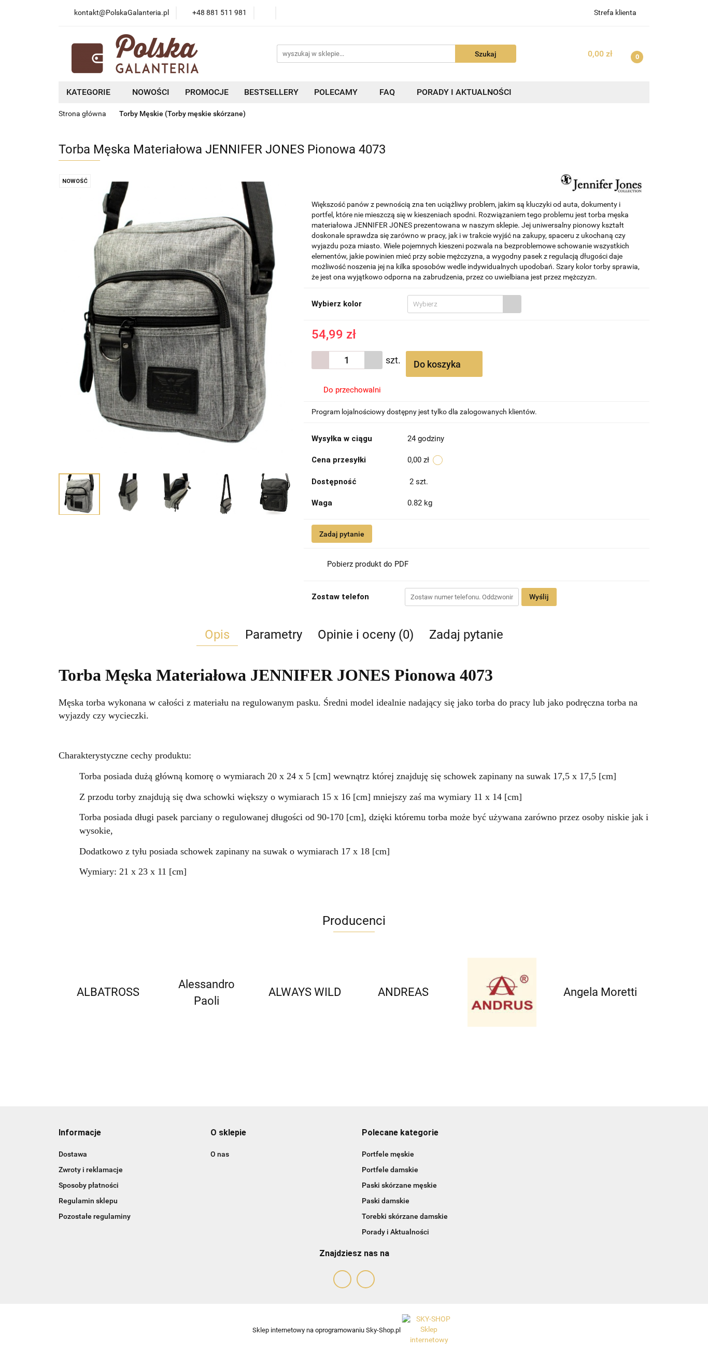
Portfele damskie (390, 1169)
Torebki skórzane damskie (405, 1216)
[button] (80, 1133)
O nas (219, 1154)
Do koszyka (438, 364)
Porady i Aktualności (395, 1232)
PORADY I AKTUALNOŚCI (464, 92)
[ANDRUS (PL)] (403, 992)
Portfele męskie (388, 1154)
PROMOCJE (207, 92)
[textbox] (455, 304)
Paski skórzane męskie (399, 1185)
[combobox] (464, 304)
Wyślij (539, 597)
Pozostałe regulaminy (95, 1216)
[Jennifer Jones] (601, 182)
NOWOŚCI (150, 92)
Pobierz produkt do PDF (367, 564)
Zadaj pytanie (341, 534)
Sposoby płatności (89, 1185)
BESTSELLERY (271, 92)
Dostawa (73, 1154)
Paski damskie (385, 1201)
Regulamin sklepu (88, 1201)
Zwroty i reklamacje (91, 1169)
